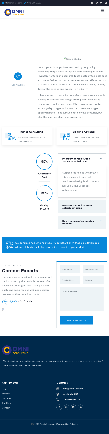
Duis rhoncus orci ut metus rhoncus (78, 222)
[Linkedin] (73, 407)
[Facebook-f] (59, 407)
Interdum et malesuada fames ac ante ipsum (76, 160)
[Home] (15, 350)
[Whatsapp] (80, 407)
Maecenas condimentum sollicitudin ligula (77, 206)
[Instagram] (66, 407)
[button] (105, 60)
